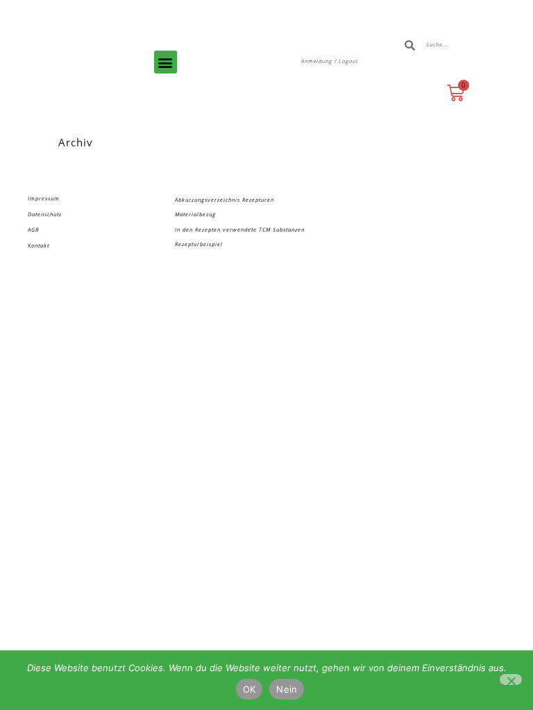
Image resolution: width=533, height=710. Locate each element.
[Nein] (511, 679)
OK (249, 689)
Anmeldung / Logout (329, 61)
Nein (286, 689)
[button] (165, 62)
